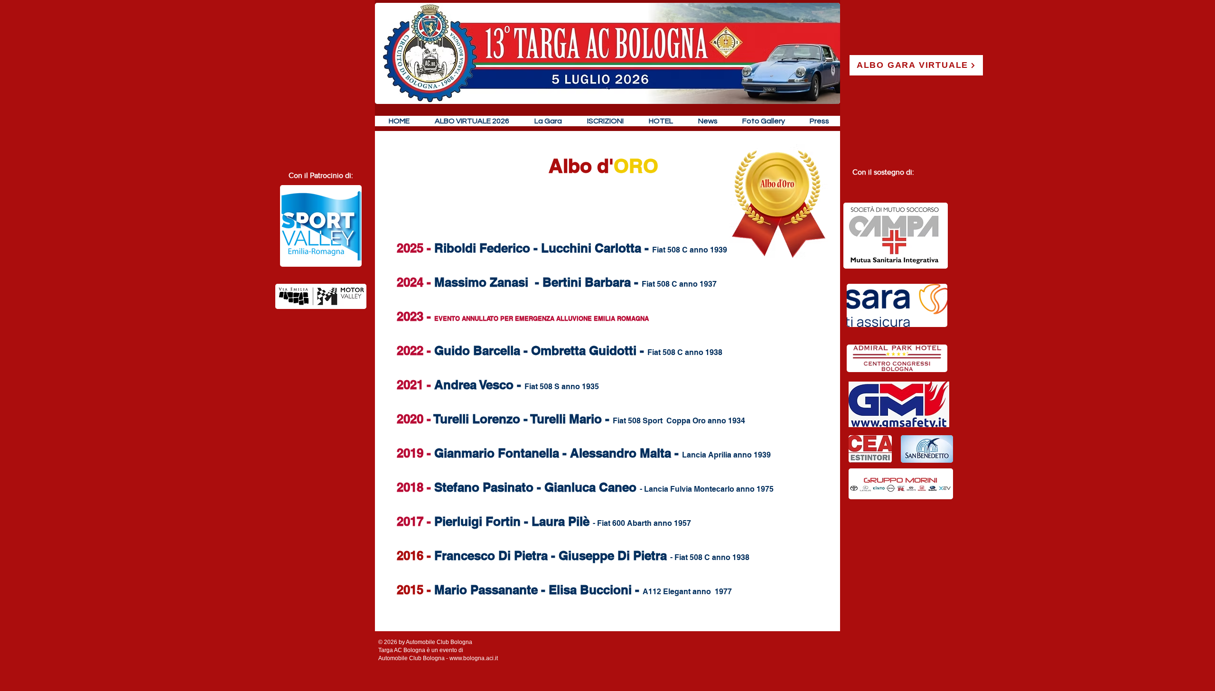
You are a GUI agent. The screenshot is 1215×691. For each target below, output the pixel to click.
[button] (548, 121)
